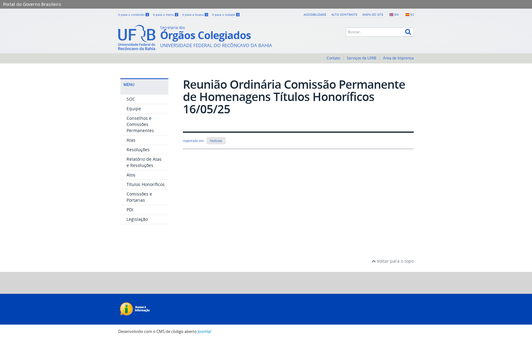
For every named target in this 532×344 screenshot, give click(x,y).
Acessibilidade (315, 14)
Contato (333, 58)
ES (412, 14)
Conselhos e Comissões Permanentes (140, 124)
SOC (131, 99)
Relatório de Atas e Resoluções (144, 162)
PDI (130, 209)
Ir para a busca (195, 14)
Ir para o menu (165, 14)
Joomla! (204, 331)
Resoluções (138, 149)
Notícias (216, 141)
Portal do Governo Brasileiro (32, 4)
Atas (131, 140)
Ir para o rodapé (225, 14)
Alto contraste (344, 14)
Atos (131, 175)
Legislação (137, 219)
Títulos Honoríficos (146, 184)
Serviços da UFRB (362, 58)
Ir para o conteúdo (133, 14)
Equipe (134, 108)
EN (396, 14)
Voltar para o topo (395, 261)
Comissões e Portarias (139, 197)
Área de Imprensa (398, 58)
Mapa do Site (372, 14)
